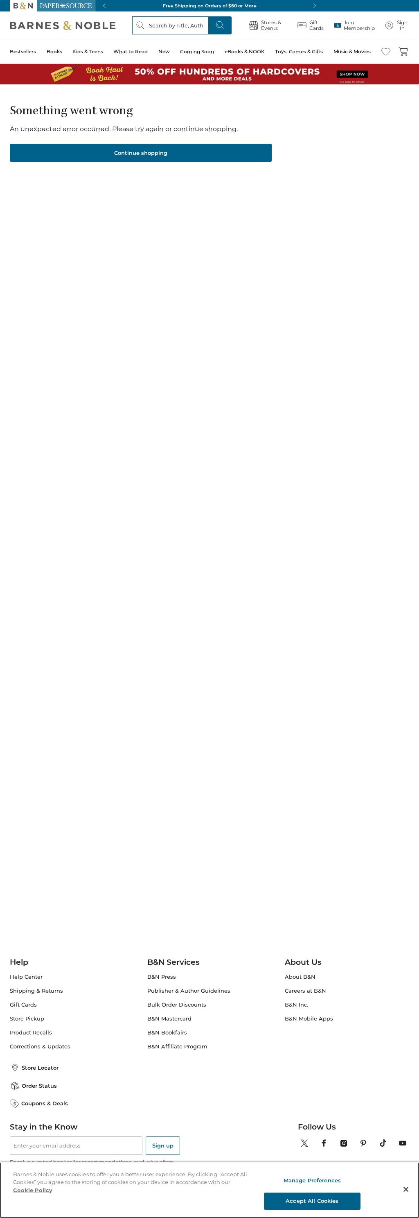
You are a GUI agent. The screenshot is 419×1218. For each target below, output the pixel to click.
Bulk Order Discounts (176, 1005)
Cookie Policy (32, 1190)
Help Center (26, 977)
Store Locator (40, 1067)
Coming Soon (197, 51)
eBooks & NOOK (245, 51)
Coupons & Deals (44, 1103)
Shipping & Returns (36, 991)
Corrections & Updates (40, 1046)
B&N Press (161, 977)
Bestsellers (23, 51)
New (164, 51)
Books (54, 51)
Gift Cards (23, 1005)
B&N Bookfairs (167, 1033)
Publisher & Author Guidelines (188, 991)
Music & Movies (352, 51)
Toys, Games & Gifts (299, 51)
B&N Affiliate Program (177, 1046)
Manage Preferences (312, 1180)
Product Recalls (31, 1033)
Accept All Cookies (312, 1201)
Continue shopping (140, 153)
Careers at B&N (305, 991)
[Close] (406, 1189)
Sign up (162, 1145)
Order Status (39, 1085)
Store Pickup (27, 1019)
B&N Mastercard (169, 1019)
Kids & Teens (87, 51)
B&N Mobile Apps (309, 1019)
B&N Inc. (296, 1005)
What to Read (130, 51)
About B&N (300, 977)
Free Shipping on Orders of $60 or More (210, 6)
